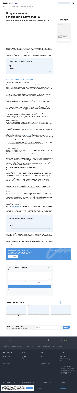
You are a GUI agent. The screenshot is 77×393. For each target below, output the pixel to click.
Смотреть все (65, 302)
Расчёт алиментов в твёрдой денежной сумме (66, 360)
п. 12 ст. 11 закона (20, 193)
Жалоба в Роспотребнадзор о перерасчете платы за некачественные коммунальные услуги (28, 370)
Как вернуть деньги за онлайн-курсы (47, 362)
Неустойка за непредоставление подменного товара (65, 373)
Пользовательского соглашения (32, 290)
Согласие (13, 289)
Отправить (30, 286)
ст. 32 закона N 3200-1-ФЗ (16, 206)
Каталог (22, 3)
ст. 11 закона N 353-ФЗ (14, 183)
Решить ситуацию (6, 356)
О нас (42, 352)
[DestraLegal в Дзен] (48, 340)
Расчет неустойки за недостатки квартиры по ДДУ (65, 363)
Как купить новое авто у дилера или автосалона (17, 77)
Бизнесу (36, 3)
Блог (41, 3)
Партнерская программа (7, 352)
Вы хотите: (11, 65)
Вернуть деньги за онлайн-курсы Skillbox (47, 357)
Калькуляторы (63, 356)
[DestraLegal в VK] (45, 340)
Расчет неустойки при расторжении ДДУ (67, 361)
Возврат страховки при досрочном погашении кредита (47, 360)
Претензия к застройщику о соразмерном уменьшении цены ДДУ (29, 361)
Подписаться (66, 327)
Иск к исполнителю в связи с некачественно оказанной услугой (27, 367)
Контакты (24, 352)
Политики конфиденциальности (20, 290)
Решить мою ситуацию (64, 3)
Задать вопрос (64, 40)
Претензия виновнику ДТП (26, 359)
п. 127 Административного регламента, (33, 162)
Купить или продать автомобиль (41, 238)
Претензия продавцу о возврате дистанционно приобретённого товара (28, 363)
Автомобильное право (14, 6)
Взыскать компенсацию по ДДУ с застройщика (8, 366)
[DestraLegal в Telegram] (41, 340)
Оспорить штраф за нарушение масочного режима (10, 359)
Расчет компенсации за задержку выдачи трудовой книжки (67, 369)
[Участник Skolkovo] (67, 340)
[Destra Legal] (10, 3)
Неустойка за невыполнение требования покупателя (67, 371)
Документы (24, 356)
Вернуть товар (5, 357)
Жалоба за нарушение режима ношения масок (28, 358)
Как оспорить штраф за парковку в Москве (48, 364)
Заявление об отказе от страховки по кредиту (28, 365)
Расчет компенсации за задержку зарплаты (65, 367)
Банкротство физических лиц (46, 367)
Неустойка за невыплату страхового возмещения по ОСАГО (66, 358)
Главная (4, 6)
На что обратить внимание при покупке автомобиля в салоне (20, 79)
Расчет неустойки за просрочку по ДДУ (66, 365)
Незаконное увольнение (7, 364)
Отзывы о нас (62, 352)
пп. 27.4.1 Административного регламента (27, 147)
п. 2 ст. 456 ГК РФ (28, 135)
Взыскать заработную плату (7, 363)
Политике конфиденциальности (15, 389)
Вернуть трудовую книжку (7, 362)
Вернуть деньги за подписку (45, 363)
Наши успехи (29, 3)
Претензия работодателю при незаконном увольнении (27, 372)
